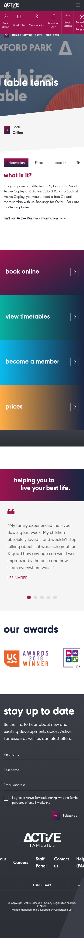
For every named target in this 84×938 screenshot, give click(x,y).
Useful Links (42, 885)
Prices (39, 163)
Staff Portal (41, 863)
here (62, 219)
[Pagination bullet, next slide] (29, 597)
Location (60, 163)
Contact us (61, 863)
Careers (20, 863)
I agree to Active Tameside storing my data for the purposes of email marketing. (45, 801)
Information (16, 163)
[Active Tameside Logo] (11, 5)
